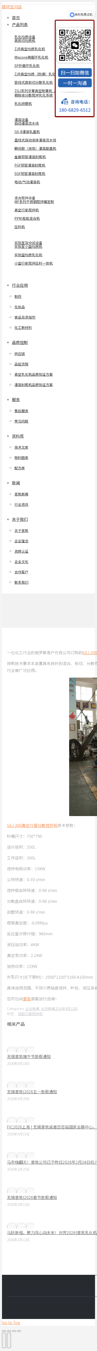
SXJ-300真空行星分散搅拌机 (32, 825)
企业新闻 (32, 1008)
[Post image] (20, 1049)
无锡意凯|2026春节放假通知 (32, 1197)
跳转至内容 (12, 7)
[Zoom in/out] (19, 1331)
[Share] (9, 1331)
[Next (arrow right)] (9, 1340)
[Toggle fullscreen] (14, 1331)
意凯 (27, 999)
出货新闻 (48, 1008)
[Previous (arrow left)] (4, 1340)
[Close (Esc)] (4, 1331)
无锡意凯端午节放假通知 (29, 1056)
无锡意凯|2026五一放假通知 (32, 1091)
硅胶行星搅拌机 (30, 1013)
